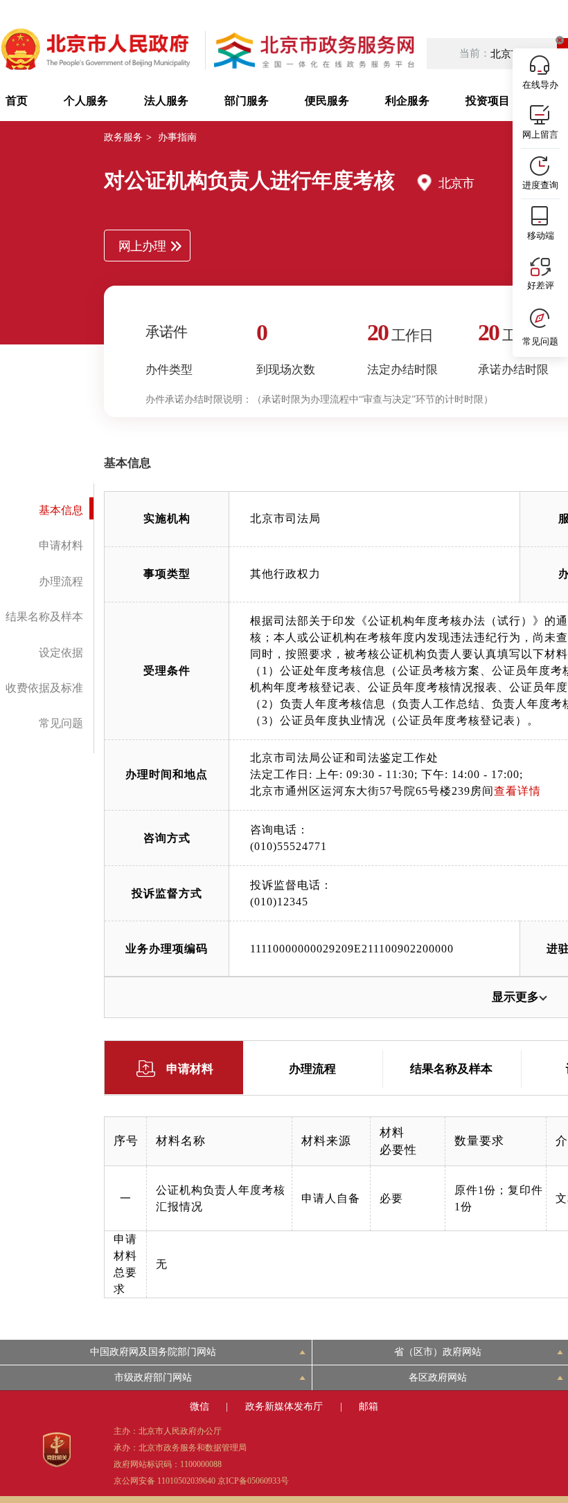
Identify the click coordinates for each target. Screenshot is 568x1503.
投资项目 (487, 101)
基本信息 (61, 510)
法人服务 (166, 101)
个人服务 (86, 101)
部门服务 (246, 101)
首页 (17, 101)
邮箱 (368, 1406)
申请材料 (61, 545)
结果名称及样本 (44, 617)
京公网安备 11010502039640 (164, 1481)
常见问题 (61, 723)
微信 (199, 1406)
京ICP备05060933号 (253, 1481)
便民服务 (327, 101)
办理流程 (61, 581)
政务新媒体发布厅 (284, 1406)
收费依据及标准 (44, 688)
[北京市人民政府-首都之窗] (97, 50)
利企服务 (407, 101)
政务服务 (123, 137)
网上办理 (142, 246)
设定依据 (61, 652)
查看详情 (517, 791)
